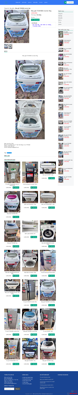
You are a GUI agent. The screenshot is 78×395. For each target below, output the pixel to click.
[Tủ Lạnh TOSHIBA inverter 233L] (60, 146)
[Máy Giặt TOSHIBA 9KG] (60, 56)
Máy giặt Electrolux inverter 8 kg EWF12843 (47, 388)
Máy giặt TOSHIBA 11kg (30, 360)
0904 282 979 (73, 393)
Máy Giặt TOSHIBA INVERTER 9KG (12, 273)
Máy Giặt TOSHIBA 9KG (12, 213)
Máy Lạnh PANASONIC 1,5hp (47, 204)
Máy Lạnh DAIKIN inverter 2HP (46, 379)
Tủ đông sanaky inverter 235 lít (46, 385)
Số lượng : (33, 17)
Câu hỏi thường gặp (27, 383)
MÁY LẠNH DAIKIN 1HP (30, 233)
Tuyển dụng (25, 382)
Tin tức (40, 2)
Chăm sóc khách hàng (28, 377)
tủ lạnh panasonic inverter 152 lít (30, 184)
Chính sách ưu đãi (27, 380)
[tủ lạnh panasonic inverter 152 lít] (60, 42)
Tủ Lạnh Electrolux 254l (45, 377)
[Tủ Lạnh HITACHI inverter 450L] (60, 129)
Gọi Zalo (75, 391)
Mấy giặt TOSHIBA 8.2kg (48, 360)
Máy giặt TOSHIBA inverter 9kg (48, 301)
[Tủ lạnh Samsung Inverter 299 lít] (60, 115)
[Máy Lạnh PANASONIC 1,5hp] (60, 69)
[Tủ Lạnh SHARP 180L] (60, 162)
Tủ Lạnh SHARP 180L (48, 331)
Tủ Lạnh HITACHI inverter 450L (30, 301)
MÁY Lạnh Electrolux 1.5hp (30, 204)
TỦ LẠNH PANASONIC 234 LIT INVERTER (12, 185)
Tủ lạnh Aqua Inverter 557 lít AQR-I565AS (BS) (47, 382)
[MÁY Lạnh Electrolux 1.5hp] (60, 63)
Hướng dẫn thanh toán (28, 379)
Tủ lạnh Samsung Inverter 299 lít (48, 272)
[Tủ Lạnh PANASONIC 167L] (60, 171)
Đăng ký (17, 389)
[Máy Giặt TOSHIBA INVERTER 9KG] (60, 98)
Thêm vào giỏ (36, 19)
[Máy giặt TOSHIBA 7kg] (60, 76)
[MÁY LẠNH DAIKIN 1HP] (60, 83)
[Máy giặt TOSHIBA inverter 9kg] (60, 137)
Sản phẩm (35, 2)
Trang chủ (18, 2)
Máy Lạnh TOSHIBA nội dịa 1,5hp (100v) (12, 293)
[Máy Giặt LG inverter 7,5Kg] (60, 107)
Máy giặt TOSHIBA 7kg (12, 243)
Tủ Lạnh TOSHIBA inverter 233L (12, 331)
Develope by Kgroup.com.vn (47, 393)
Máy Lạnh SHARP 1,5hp (48, 174)
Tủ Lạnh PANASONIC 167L (12, 360)
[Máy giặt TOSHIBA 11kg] (60, 179)
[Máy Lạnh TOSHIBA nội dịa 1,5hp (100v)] (60, 122)
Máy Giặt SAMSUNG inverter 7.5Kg (48, 243)
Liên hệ (45, 2)
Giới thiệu (24, 2)
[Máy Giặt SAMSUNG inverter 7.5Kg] (60, 90)
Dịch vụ (29, 2)
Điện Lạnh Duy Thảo (37, 393)
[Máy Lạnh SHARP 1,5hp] (60, 49)
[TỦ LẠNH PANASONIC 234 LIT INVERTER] (60, 34)
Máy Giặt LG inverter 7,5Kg (30, 272)
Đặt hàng (17, 187)
